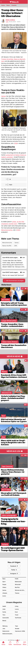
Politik (16, 578)
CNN (16, 143)
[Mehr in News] (14, 356)
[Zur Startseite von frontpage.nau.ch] (14, 2)
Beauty (4, 620)
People (4, 584)
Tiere (3, 614)
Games (4, 590)
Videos (4, 587)
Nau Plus (17, 587)
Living (16, 606)
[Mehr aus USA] (14, 451)
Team (16, 626)
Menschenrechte (6, 230)
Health (4, 606)
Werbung (4, 626)
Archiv (4, 596)
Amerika (14, 5)
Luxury (17, 609)
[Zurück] (1, 2)
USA (7, 21)
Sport (3, 581)
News (8, 5)
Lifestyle (4, 593)
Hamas (3, 96)
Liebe (3, 609)
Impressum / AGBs (20, 631)
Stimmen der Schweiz (20, 590)
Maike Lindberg (10, 20)
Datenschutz (5, 631)
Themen (17, 593)
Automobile (5, 617)
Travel (16, 614)
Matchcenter (18, 581)
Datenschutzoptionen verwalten (8, 633)
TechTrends (18, 617)
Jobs (3, 628)
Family (4, 612)
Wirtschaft (18, 584)
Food (16, 612)
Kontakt (17, 628)
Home (3, 5)
